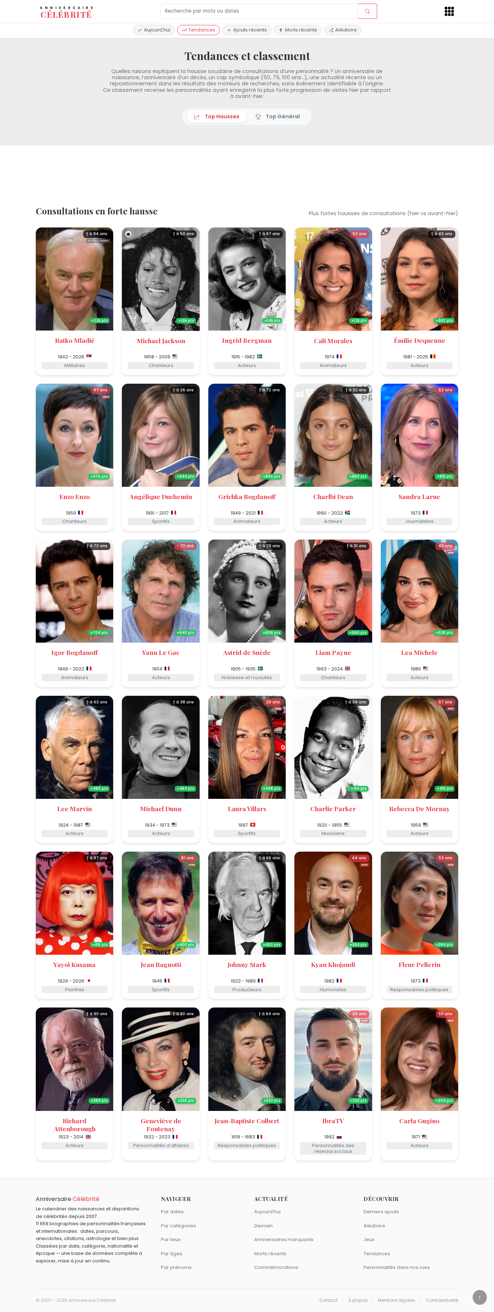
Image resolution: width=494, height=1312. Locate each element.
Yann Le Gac (160, 652)
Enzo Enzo (74, 496)
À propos (358, 1300)
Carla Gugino (419, 1120)
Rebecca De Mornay (419, 808)
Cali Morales (333, 340)
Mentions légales (396, 1300)
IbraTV (333, 1120)
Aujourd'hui (157, 29)
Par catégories (178, 1226)
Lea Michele (419, 652)
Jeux (368, 1239)
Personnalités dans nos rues (396, 1267)
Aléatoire (346, 29)
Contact (328, 1300)
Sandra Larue (419, 496)
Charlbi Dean (333, 496)
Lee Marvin (74, 808)
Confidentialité (442, 1300)
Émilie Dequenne (419, 340)
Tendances (201, 29)
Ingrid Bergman (247, 340)
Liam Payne (333, 652)
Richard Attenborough (74, 1124)
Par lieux (170, 1239)
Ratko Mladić (74, 340)
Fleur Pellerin (419, 964)
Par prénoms (176, 1267)
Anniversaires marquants (284, 1239)
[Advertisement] (247, 176)
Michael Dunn (161, 808)
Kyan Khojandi (333, 964)
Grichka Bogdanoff (246, 496)
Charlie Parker (333, 808)
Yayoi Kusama (74, 964)
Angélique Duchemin (160, 496)
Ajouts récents (250, 29)
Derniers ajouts (381, 1212)
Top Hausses (221, 116)
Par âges (171, 1254)
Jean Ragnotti (161, 964)
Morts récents (301, 29)
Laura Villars (247, 808)
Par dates (172, 1212)
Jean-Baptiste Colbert (246, 1120)
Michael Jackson (161, 340)
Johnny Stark (246, 964)
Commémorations (276, 1267)
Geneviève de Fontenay (161, 1124)
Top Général (282, 116)
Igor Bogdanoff (74, 652)
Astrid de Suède (247, 652)
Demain (263, 1226)
